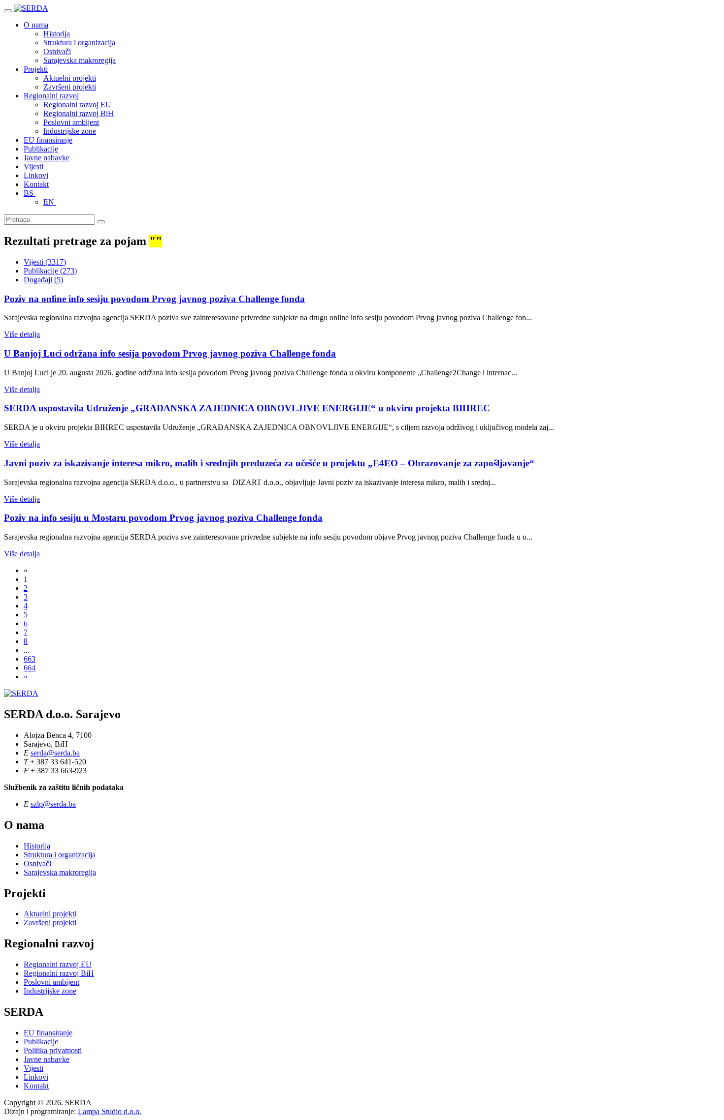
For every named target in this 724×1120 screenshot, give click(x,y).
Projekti (36, 69)
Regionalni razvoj (51, 95)
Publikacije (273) (50, 271)
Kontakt (36, 184)
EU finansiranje (48, 140)
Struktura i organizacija (79, 42)
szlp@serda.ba (53, 804)
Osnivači (57, 51)
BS (29, 193)
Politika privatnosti (53, 1050)
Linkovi (36, 175)
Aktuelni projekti (69, 78)
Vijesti (33, 166)
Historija (56, 34)
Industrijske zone (69, 131)
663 (29, 659)
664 (29, 668)
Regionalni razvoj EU (77, 104)
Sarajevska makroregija (79, 60)
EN (49, 202)
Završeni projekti (69, 87)
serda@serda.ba (55, 753)
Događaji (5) (43, 279)
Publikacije (41, 149)
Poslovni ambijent (71, 122)
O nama (36, 25)
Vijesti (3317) (45, 262)
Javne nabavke (46, 157)
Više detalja (22, 334)
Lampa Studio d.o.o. (109, 1111)
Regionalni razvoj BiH (78, 113)
